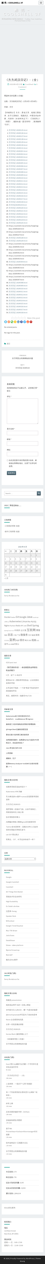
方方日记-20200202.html (18, 154)
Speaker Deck (11, 916)
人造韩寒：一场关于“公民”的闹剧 (19, 1084)
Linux (24, 621)
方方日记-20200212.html (18, 184)
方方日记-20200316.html (18, 306)
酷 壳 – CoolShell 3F (12, 2)
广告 (18, 635)
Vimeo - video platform (14, 945)
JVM (5, 622)
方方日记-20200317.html (18, 309)
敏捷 (33, 635)
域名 (5, 635)
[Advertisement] (22, 50)
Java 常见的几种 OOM (14, 748)
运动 (9, 644)
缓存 (22, 640)
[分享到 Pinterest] (31, 322)
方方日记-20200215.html (18, 193)
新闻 (37, 635)
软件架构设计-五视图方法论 (17, 1143)
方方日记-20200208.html (18, 172)
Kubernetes (15, 621)
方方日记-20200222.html (18, 214)
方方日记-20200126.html (18, 133)
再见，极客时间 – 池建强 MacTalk (19, 696)
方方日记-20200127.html (18, 136)
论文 (37, 640)
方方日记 (6, 640)
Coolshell (9, 887)
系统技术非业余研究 (14, 896)
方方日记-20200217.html (18, 199)
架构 (12, 640)
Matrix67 (9, 955)
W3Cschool (10, 921)
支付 (30, 635)
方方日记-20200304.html (18, 262)
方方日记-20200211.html (18, 181)
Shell (29, 625)
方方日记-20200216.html (18, 196)
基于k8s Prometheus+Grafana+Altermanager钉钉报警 (21, 1131)
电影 (17, 640)
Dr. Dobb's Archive (12, 906)
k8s (8, 622)
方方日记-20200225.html (18, 223)
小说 (14, 635)
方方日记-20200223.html (18, 217)
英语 (29, 640)
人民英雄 (9, 753)
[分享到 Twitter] (24, 322)
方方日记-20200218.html (18, 202)
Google (22, 617)
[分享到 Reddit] (28, 322)
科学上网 (9, 1103)
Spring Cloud (7, 630)
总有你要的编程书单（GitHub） (18, 1112)
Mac (29, 621)
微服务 (24, 634)
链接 (18, 526)
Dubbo (13, 617)
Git (17, 616)
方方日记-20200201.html (18, 151)
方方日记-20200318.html (18, 312)
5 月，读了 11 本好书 (14, 675)
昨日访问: (10, 1177)
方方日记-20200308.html (18, 283)
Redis (18, 625)
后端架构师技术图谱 (14, 1120)
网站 (8, 450)
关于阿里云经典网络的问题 (16, 1151)
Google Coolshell (12, 882)
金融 (12, 644)
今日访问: (10, 1172)
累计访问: (10, 1193)
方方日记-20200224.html (18, 220)
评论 (9, 396)
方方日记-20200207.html (18, 169)
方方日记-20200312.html (18, 295)
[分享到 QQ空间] (15, 322)
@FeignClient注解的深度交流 (17, 729)
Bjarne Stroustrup (12, 950)
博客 (38, 630)
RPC (22, 626)
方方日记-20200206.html (18, 166)
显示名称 (11, 429)
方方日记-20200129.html (18, 142)
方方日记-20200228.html (18, 238)
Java (29, 617)
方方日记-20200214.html (18, 190)
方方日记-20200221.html (18, 211)
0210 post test (11, 662)
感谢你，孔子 (11, 758)
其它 (8, 344)
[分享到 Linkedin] (18, 322)
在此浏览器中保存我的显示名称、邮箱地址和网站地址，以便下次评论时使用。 (23, 463)
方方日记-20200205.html (18, 163)
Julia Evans (10, 935)
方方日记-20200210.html (18, 178)
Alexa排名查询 (9, 1208)
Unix (13, 630)
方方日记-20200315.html (18, 303)
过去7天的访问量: (13, 1183)
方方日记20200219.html (18, 205)
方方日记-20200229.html (18, 241)
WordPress (30, 1258)
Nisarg (22, 1261)
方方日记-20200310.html (18, 288)
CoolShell (29, 84)
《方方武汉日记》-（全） (16, 1075)
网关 (26, 640)
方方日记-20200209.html (18, 175)
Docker (7, 617)
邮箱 (9, 439)
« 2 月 (6, 578)
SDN (25, 626)
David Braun (10, 940)
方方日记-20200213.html (18, 187)
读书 (6, 644)
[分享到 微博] (9, 322)
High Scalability (12, 901)
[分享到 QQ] (5, 322)
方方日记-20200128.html (18, 139)
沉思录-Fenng (11, 911)
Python (12, 626)
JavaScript (35, 617)
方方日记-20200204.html (18, 160)
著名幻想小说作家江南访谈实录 (17, 735)
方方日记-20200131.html (18, 148)
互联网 (31, 630)
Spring (35, 625)
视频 (34, 640)
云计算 (23, 630)
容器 (10, 634)
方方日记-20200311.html (18, 291)
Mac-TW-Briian (11, 930)
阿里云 (16, 644)
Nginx (6, 625)
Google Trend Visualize (14, 926)
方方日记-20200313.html (18, 297)
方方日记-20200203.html (18, 157)
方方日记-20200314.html (18, 300)
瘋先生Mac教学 (12, 960)
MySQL (34, 621)
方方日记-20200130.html (18, 145)
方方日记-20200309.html (18, 285)
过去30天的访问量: (13, 1188)
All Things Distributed (14, 892)
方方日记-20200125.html (18, 130)
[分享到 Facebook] (21, 322)
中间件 (17, 630)
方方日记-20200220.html (18, 208)
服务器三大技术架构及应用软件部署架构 (20, 724)
